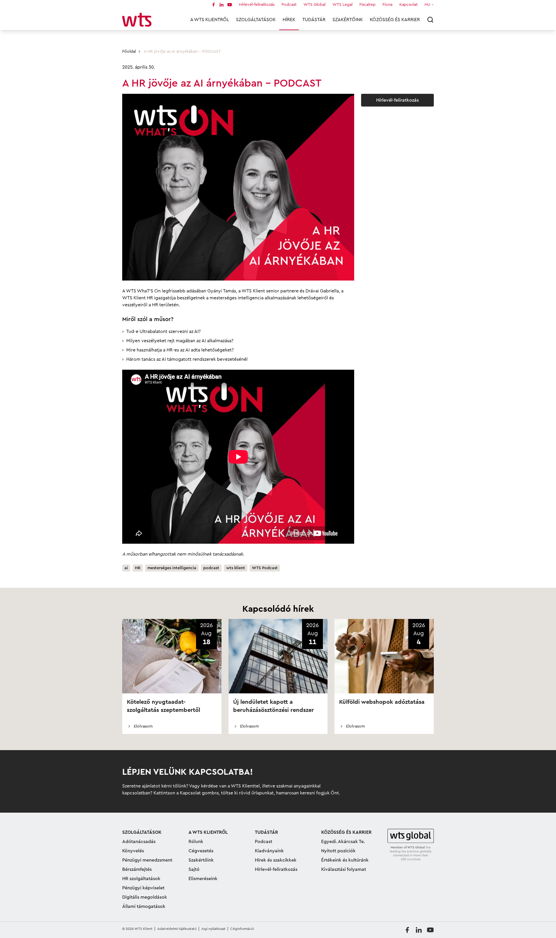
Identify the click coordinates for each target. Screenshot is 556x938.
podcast (211, 568)
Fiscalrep (367, 5)
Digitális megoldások (144, 897)
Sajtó (194, 869)
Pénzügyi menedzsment (147, 860)
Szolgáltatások (256, 19)
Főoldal (129, 52)
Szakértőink (347, 19)
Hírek (289, 19)
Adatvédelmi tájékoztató (177, 928)
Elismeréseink (203, 878)
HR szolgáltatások (141, 878)
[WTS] (410, 845)
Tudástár (313, 19)
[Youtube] (229, 4)
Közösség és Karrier (395, 19)
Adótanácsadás (139, 841)
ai (126, 568)
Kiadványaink (269, 851)
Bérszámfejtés (137, 869)
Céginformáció (242, 928)
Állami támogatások (143, 906)
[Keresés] (430, 19)
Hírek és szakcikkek (276, 860)
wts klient (235, 568)
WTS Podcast (265, 568)
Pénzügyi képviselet (143, 888)
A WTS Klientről (209, 19)
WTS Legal (342, 5)
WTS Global (314, 5)
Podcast (289, 5)
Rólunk (196, 841)
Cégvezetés (201, 851)
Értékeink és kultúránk (345, 860)
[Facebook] (213, 4)
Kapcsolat (408, 5)
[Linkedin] (221, 4)
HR (137, 568)
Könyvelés (133, 851)
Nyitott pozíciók (338, 851)
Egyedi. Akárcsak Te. (343, 841)
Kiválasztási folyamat (343, 869)
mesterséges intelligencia (171, 568)
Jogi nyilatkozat (213, 928)
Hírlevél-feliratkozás (257, 5)
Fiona (387, 5)
